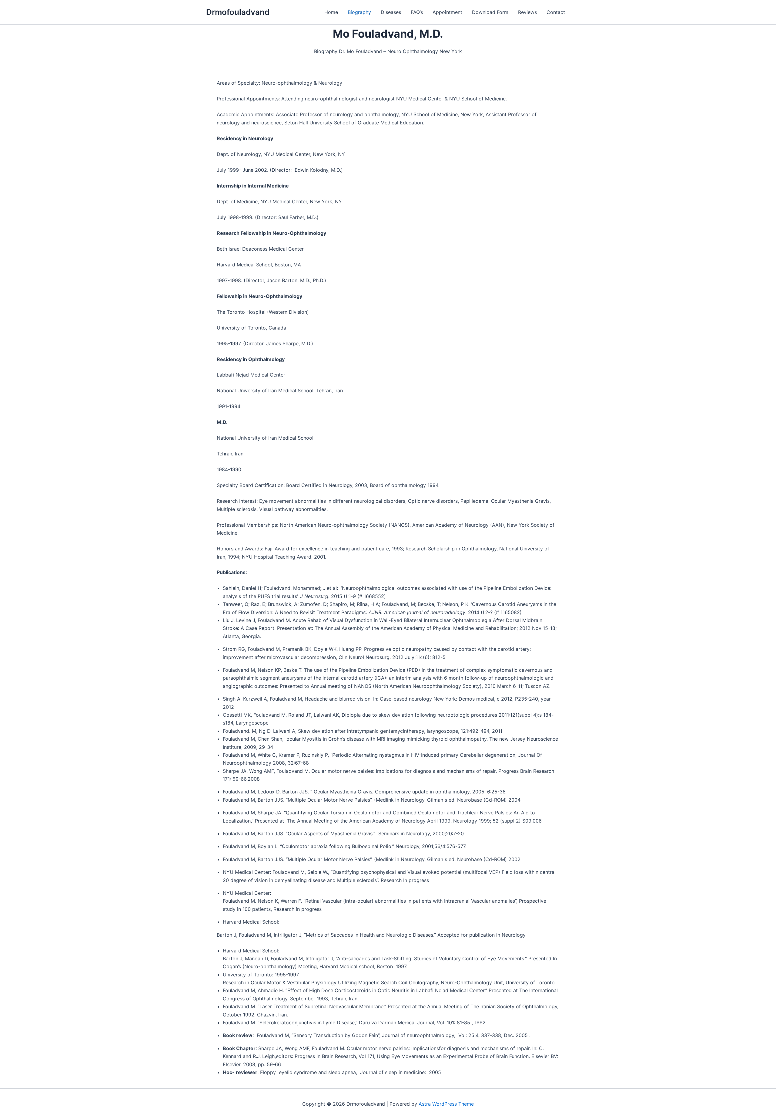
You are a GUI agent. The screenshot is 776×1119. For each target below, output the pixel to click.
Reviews (527, 12)
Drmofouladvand (237, 12)
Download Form (490, 12)
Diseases (391, 12)
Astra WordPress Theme (446, 1104)
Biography (359, 12)
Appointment (447, 12)
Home (331, 12)
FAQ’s (417, 12)
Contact (556, 12)
